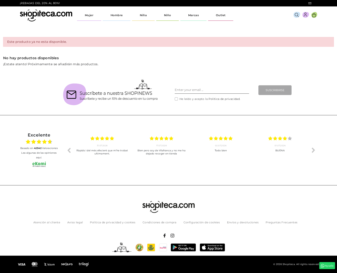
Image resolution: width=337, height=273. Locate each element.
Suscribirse (275, 90)
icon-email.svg (309, 3)
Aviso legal (75, 222)
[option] (102, 150)
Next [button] (313, 150)
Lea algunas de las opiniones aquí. (39, 155)
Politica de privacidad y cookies (112, 222)
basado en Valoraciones (39, 148)
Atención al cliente (46, 222)
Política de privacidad (224, 99)
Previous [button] (69, 150)
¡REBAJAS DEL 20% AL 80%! (40, 3)
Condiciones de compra (159, 222)
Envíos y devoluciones (243, 222)
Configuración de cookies (202, 222)
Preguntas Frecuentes (281, 222)
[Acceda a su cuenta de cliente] (305, 15)
